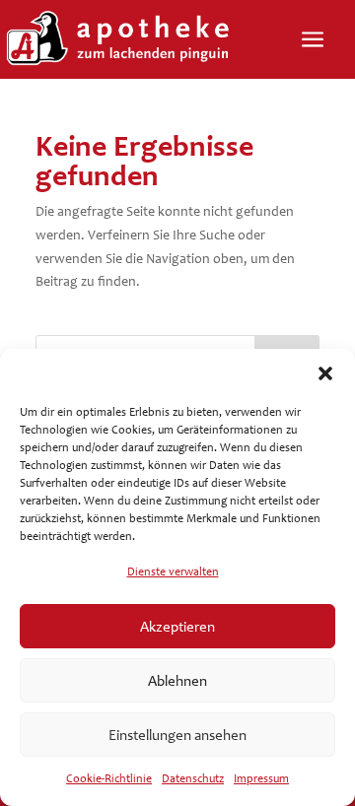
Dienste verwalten (173, 571)
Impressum (261, 778)
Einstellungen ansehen (177, 735)
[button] (325, 373)
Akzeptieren (177, 627)
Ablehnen (177, 681)
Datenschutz (193, 778)
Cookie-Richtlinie (109, 778)
